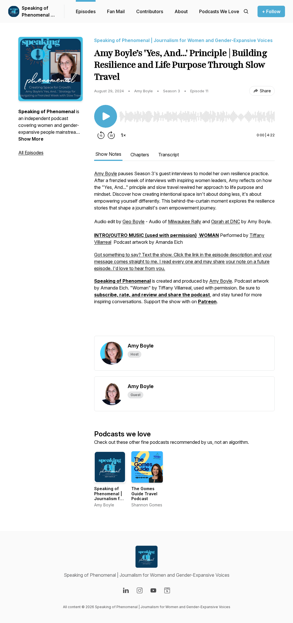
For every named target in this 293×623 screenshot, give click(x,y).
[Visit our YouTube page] (153, 590)
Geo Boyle (133, 221)
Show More (30, 139)
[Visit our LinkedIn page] (126, 590)
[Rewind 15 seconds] (101, 135)
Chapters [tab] (139, 154)
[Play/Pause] (105, 116)
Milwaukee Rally (184, 221)
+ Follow (271, 11)
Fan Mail (116, 11)
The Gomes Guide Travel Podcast (144, 493)
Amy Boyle (105, 173)
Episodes (86, 11)
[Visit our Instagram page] (139, 590)
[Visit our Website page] (167, 590)
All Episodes (30, 152)
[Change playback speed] (123, 135)
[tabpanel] (184, 253)
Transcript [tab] (168, 154)
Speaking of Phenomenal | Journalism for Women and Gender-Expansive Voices (38, 11)
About (181, 11)
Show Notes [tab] (108, 154)
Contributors (149, 11)
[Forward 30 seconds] (111, 135)
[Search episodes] (246, 11)
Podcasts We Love (219, 11)
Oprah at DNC (225, 221)
